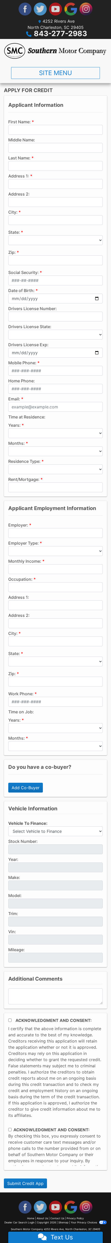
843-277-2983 (60, 33)
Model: (15, 895)
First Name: (19, 121)
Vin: (12, 931)
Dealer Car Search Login (19, 1222)
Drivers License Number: (32, 308)
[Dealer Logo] (55, 51)
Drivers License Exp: (28, 344)
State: (14, 232)
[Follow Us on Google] (70, 9)
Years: (14, 425)
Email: (14, 398)
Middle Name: (21, 139)
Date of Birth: (21, 290)
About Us (42, 1218)
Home (30, 1218)
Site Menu (55, 73)
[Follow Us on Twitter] (40, 9)
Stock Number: (23, 841)
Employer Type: (23, 543)
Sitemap (63, 1222)
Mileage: (16, 949)
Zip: (12, 252)
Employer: (18, 525)
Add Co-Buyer (25, 787)
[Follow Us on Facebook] (25, 9)
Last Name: (19, 157)
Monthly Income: (24, 561)
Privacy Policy (75, 1218)
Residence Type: (24, 461)
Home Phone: (21, 380)
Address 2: (19, 194)
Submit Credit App (25, 1183)
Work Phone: (21, 693)
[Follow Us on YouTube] (55, 9)
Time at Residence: (26, 416)
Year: (13, 859)
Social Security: (23, 272)
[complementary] (95, 1227)
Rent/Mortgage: (23, 479)
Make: (14, 877)
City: (13, 212)
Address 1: (18, 176)
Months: (16, 443)
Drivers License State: (29, 326)
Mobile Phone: (22, 362)
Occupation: (20, 579)
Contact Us (57, 1218)
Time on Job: (21, 711)
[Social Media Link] (86, 9)
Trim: (13, 913)
